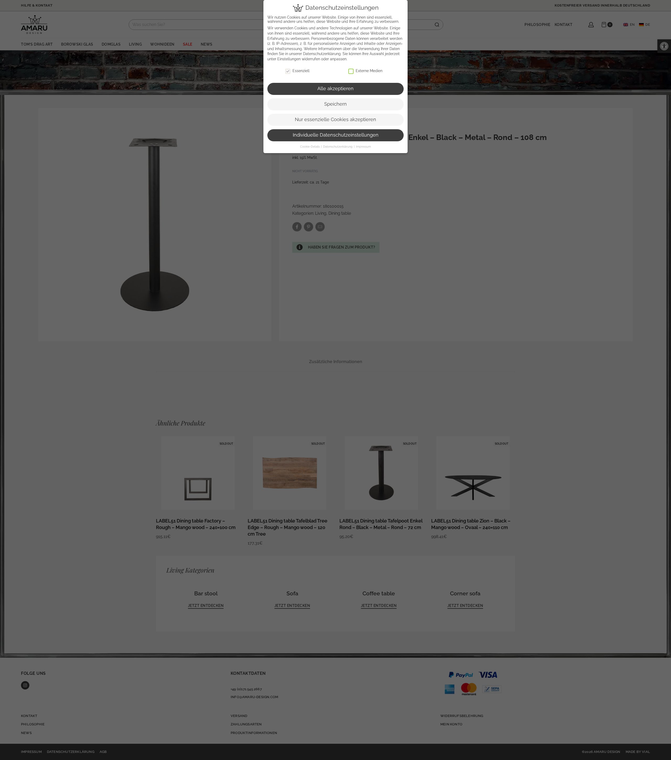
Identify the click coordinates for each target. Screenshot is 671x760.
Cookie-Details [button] (310, 146)
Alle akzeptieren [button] (335, 88)
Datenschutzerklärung (322, 54)
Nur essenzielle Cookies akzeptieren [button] (335, 119)
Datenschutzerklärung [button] (338, 146)
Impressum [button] (363, 146)
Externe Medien (369, 71)
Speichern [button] (335, 104)
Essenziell (301, 71)
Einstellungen (289, 59)
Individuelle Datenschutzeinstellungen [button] (335, 135)
